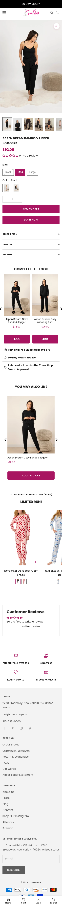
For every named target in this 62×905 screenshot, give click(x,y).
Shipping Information (16, 751)
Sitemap (7, 828)
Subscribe (13, 870)
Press (6, 798)
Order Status (10, 744)
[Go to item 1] (7, 124)
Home (8, 903)
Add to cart (31, 209)
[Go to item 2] (17, 124)
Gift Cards (9, 769)
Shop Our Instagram (15, 816)
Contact (7, 810)
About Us (8, 792)
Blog (5, 804)
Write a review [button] (31, 626)
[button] (10, 156)
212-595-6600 (11, 721)
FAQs (5, 763)
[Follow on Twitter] (12, 728)
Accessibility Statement (17, 775)
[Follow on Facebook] (4, 728)
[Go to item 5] (49, 124)
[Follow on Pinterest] (30, 728)
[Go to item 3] (28, 123)
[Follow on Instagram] (21, 728)
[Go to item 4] (38, 124)
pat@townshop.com (15, 714)
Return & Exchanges (15, 757)
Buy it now (31, 219)
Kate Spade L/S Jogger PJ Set (21, 570)
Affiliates (8, 822)
